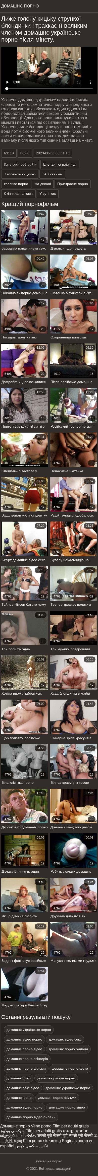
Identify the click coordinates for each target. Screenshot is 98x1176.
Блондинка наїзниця (60, 164)
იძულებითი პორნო (18, 1135)
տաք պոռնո (75, 1131)
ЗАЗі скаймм (52, 174)
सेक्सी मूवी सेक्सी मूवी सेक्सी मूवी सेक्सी (65, 1135)
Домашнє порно (15, 1126)
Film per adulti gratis (71, 1126)
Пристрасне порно (72, 184)
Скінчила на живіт (18, 194)
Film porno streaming (42, 1141)
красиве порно (16, 184)
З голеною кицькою (20, 174)
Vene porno (41, 1126)
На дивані (43, 184)
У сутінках (47, 194)
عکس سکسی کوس (31, 1146)
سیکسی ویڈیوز (12, 1131)
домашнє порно (20, 6)
